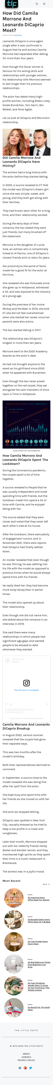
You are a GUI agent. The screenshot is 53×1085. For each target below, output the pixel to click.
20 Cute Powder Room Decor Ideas (38, 942)
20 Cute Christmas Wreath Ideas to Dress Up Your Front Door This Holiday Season (38, 986)
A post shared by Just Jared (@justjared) (26, 718)
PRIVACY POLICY (26, 1060)
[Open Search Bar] (37, 4)
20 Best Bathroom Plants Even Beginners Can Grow (39, 964)
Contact (26, 1057)
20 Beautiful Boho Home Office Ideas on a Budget (39, 920)
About (26, 1054)
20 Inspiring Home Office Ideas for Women (38, 899)
